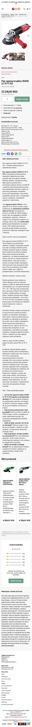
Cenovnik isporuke (6, 699)
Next (28, 35)
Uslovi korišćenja (6, 690)
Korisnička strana (6, 679)
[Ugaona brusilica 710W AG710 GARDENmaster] (9, 471)
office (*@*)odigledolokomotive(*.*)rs (17, 717)
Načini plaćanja (5, 693)
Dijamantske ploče (6, 74)
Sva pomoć (4, 688)
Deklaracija (6, 113)
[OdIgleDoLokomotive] (16, 9)
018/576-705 (21, 2)
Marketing (4, 702)
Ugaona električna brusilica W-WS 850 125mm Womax (24, 481)
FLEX (2, 77)
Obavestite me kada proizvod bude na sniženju (16, 150)
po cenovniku (17, 108)
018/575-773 (7, 2)
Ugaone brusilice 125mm (7, 16)
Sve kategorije (5, 14)
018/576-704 (14, 2)
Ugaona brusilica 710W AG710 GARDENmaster (8, 482)
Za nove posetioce (6, 685)
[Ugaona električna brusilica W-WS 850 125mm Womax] (25, 470)
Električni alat (22, 14)
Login (2, 674)
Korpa (3, 681)
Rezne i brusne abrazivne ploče (9, 72)
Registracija (4, 676)
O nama (3, 697)
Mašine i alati (14, 14)
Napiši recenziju (16, 581)
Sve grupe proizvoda (7, 704)
